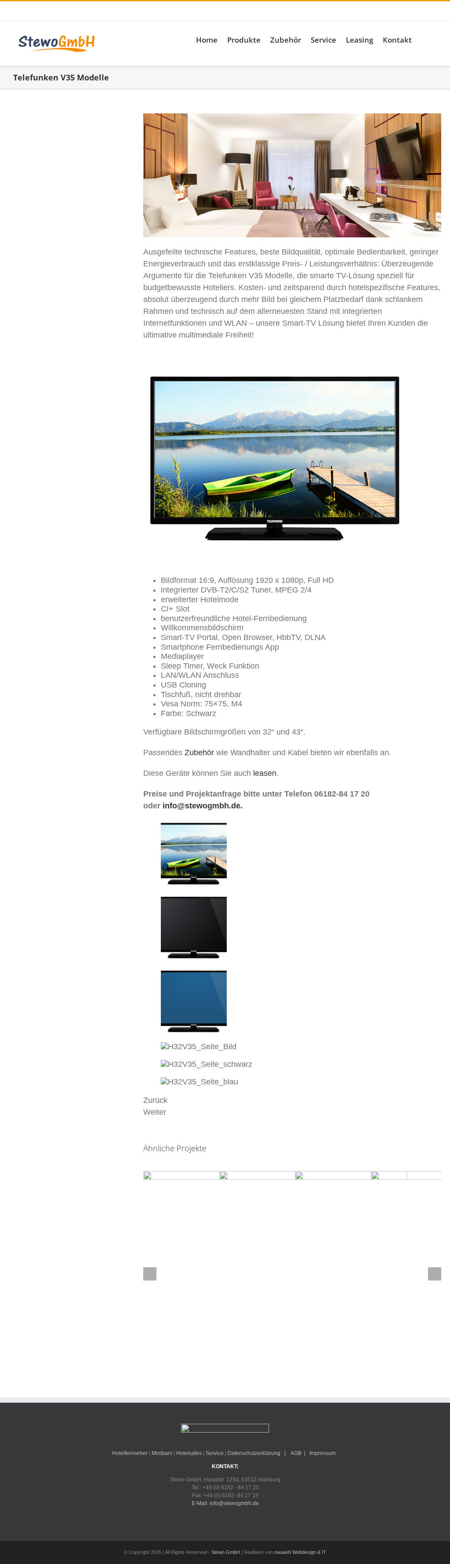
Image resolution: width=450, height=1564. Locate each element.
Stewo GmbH (225, 1552)
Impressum (322, 1453)
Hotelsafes (189, 1453)
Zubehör (198, 752)
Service (215, 1453)
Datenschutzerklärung (254, 1453)
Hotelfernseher (130, 1453)
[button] (424, 39)
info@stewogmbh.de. (203, 805)
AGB (295, 1453)
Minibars (162, 1453)
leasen (264, 773)
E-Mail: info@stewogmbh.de (148, 11)
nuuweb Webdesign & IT (300, 1552)
